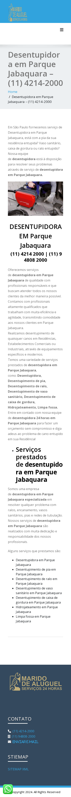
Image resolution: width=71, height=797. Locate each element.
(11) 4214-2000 (22, 731)
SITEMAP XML (18, 769)
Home (12, 91)
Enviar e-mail (24, 741)
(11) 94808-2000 (22, 736)
